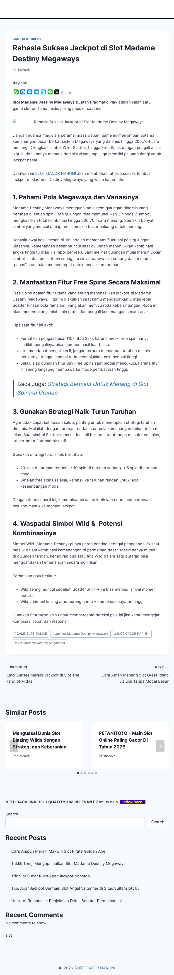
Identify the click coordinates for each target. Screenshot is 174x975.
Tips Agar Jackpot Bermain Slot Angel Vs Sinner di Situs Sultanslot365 (75, 888)
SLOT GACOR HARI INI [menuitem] (55, 173)
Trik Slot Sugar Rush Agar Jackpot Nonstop (50, 876)
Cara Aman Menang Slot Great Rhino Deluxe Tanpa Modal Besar (135, 674)
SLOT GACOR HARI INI (131, 633)
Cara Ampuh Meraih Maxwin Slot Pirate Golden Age (58, 851)
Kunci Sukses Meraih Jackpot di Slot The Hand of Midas (42, 674)
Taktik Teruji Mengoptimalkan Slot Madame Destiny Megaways (68, 863)
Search (11, 814)
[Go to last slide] (14, 746)
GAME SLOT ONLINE (27, 39)
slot (8, 935)
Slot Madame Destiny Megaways (40, 643)
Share (66, 92)
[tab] (78, 773)
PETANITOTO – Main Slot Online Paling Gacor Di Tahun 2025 (125, 740)
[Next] (160, 746)
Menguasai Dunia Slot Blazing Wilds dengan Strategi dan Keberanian (39, 740)
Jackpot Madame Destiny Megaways (81, 633)
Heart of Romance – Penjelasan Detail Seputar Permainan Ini (66, 900)
